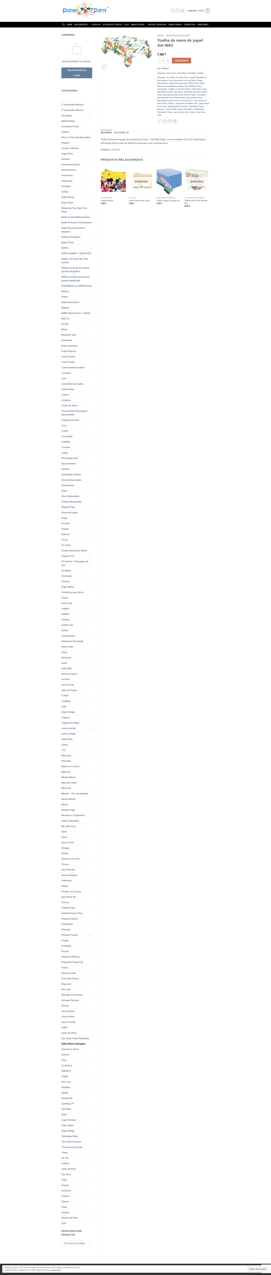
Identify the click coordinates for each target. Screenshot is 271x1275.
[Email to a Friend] (170, 121)
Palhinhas (66, 880)
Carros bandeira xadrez (73, 367)
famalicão (193, 106)
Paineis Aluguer (69, 875)
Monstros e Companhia (73, 815)
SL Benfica (66, 1065)
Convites (65, 447)
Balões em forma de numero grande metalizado (75, 279)
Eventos (96, 25)
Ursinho (65, 1196)
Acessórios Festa (70, 126)
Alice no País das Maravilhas (75, 137)
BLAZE (65, 324)
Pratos (64, 967)
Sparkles (65, 1087)
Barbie (64, 297)
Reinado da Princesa (72, 995)
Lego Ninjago (68, 712)
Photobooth (67, 924)
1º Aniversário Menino (72, 110)
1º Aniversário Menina (72, 104)
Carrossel (66, 373)
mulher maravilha (70, 821)
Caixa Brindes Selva (193, 86)
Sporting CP (67, 1103)
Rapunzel (66, 984)
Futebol (65, 608)
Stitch (64, 1114)
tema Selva (200, 112)
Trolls (64, 1180)
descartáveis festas (194, 98)
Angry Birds (67, 154)
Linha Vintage (68, 733)
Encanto (65, 523)
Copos (64, 453)
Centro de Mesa (69, 405)
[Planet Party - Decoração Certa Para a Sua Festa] (88, 11)
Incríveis (65, 679)
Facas (64, 540)
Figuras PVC (67, 556)
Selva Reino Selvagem (73, 1044)
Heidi (64, 663)
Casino (65, 395)
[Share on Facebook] (160, 121)
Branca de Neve (69, 346)
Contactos (189, 25)
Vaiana (64, 1201)
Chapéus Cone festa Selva (179, 89)
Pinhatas (65, 929)
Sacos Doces (68, 1011)
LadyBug (65, 701)
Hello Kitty (66, 668)
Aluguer (65, 143)
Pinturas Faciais (69, 935)
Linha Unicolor (68, 728)
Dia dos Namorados (71, 480)
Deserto (65, 469)
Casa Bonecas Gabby (72, 384)
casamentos (162, 89)
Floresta (65, 581)
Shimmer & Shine (70, 1049)
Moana (64, 804)
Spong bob (66, 1098)
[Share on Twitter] (165, 121)
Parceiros (202, 25)
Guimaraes (161, 112)
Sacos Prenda (68, 1022)
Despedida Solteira (71, 474)
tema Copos (190, 112)
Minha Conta (137, 25)
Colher (64, 431)
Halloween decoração (72, 641)
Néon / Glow (67, 842)
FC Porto (65, 545)
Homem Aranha (69, 674)
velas (159, 115)
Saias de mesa (68, 1033)
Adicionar (181, 60)
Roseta (65, 1006)
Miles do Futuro (69, 783)
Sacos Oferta (67, 1016)
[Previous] (101, 188)
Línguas (65, 717)
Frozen (64, 598)
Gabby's (65, 614)
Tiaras (64, 1152)
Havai (64, 652)
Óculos (64, 864)
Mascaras (66, 755)
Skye (63, 1060)
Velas (64, 1207)
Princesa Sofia (68, 973)
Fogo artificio (67, 587)
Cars (63, 378)
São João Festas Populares (75, 1038)
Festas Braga (171, 109)
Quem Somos (175, 25)
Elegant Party (68, 507)
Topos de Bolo (68, 1169)
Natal (64, 831)
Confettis (65, 442)
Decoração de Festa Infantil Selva (171, 98)
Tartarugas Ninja (69, 1136)
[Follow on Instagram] (177, 11)
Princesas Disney (70, 978)
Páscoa (65, 902)
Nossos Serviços (157, 25)
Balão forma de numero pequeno (73, 230)
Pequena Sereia (69, 919)
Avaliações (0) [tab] (121, 133)
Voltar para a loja (76, 73)
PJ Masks (66, 946)
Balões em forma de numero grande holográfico (75, 270)
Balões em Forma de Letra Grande (74, 261)
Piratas (64, 940)
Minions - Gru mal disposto (74, 793)
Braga (181, 86)
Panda (64, 886)
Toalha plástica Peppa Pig (168, 200)
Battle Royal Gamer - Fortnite (75, 313)
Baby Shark (67, 202)
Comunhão (67, 436)
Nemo (64, 837)
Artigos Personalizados (178, 83)
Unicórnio (66, 1190)
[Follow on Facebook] (172, 11)
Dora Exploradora (70, 496)
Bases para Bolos (70, 302)
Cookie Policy (56, 1270)
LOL (63, 750)
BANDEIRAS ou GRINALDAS (76, 286)
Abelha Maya (68, 121)
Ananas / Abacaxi (70, 148)
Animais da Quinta (70, 164)
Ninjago (65, 848)
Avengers (66, 186)
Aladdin (65, 132)
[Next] (209, 188)
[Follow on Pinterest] (182, 11)
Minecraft (66, 788)
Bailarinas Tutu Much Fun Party (74, 210)
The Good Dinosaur (71, 1142)
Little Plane (67, 739)
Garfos (64, 630)
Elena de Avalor (69, 512)
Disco (64, 491)
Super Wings (67, 1131)
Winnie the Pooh (69, 1218)
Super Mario (67, 1125)
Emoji (64, 518)
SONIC (65, 1076)
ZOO (63, 1223)
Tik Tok (64, 1158)
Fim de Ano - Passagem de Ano (74, 563)
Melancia (66, 772)
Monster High (68, 810)
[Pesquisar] (64, 24)
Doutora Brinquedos (71, 502)
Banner (65, 291)
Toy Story (66, 1174)
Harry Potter (67, 647)
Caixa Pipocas (68, 351)
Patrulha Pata (68, 908)
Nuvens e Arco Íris (70, 859)
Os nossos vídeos (112, 25)
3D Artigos (66, 115)
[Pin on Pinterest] (175, 121)
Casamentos (67, 389)
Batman (65, 308)
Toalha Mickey (107, 200)
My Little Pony (68, 826)
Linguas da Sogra (70, 723)
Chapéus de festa (70, 420)
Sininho (65, 1054)
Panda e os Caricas (71, 891)
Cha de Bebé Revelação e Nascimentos (74, 413)
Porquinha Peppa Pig (72, 962)
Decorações (81, 25)
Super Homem (68, 1120)
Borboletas (66, 340)
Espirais (65, 534)
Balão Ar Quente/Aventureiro (75, 217)
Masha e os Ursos (70, 766)
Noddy (64, 853)
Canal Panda (68, 362)
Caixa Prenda (68, 356)
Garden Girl (67, 625)
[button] (198, 11)
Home (69, 25)
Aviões (64, 192)
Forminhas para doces (72, 592)
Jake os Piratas (69, 690)
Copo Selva (196, 89)
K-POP (64, 695)
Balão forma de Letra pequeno (76, 222)
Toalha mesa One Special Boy (195, 201)
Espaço (65, 529)
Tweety (65, 1185)
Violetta (65, 1212)
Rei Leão (66, 989)
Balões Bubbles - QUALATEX (76, 253)
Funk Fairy (66, 603)
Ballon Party (67, 242)
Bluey (64, 329)
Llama (64, 744)
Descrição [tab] (106, 133)
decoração (178, 92)
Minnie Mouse (68, 799)
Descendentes (68, 463)
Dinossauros (67, 485)
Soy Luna (66, 1082)
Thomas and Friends (71, 1147)
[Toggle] (90, 115)
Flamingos (66, 576)
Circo (64, 425)
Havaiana (66, 657)
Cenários (66, 400)
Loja (126, 25)
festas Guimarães (185, 109)
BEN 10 (65, 318)
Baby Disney (67, 197)
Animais (65, 159)
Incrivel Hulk (67, 685)
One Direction (68, 870)
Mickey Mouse (68, 777)
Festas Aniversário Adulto (74, 550)
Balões (64, 248)
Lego (63, 706)
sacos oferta (179, 112)
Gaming (65, 619)
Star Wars (66, 1109)
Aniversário (67, 175)
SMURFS (66, 1071)
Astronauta (66, 181)
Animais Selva (68, 170)
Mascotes (66, 761)
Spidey (64, 1093)
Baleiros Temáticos (70, 237)
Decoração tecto (69, 458)
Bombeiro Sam (68, 335)
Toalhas (65, 1163)
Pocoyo (65, 951)
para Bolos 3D (68, 897)
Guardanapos (68, 636)
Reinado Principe (70, 1000)
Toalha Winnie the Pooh (139, 200)
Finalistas (66, 570)
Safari (64, 1027)
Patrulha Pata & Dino (72, 913)
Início (160, 36)
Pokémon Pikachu (70, 957)
